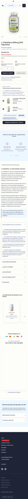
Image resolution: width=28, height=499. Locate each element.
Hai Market (11, 492)
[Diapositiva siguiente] (25, 37)
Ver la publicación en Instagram (14, 392)
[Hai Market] (3, 5)
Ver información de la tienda (6, 79)
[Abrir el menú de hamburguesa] (24, 5)
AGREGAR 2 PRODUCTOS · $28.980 (14, 122)
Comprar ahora (20, 73)
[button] (11, 5)
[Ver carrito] (19, 5)
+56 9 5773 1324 (5, 459)
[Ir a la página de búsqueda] (11, 5)
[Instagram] (2, 469)
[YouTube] (5, 469)
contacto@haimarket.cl (6, 457)
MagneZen (15, 107)
